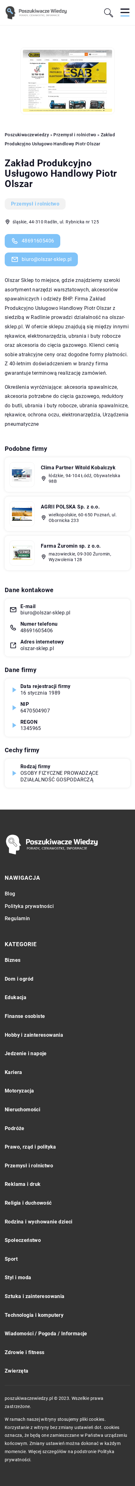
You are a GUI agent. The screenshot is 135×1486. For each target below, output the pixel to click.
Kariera (13, 1072)
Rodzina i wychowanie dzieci (39, 1222)
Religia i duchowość (28, 1203)
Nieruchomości (22, 1110)
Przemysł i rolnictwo (35, 204)
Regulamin (17, 918)
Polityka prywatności (29, 906)
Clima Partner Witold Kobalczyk (78, 468)
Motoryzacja (19, 1091)
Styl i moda (18, 1277)
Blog (10, 894)
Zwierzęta (17, 1371)
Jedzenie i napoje (26, 1053)
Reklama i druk (23, 1184)
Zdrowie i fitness (25, 1352)
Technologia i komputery (34, 1315)
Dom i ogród (19, 979)
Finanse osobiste (25, 1016)
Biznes (12, 960)
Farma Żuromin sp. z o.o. (71, 546)
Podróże (14, 1128)
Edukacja (15, 997)
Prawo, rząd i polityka (30, 1147)
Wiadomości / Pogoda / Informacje (46, 1334)
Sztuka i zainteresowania (35, 1296)
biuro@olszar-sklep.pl (47, 259)
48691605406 (38, 241)
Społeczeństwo (23, 1240)
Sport (11, 1259)
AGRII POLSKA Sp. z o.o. (70, 507)
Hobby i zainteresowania (34, 1035)
